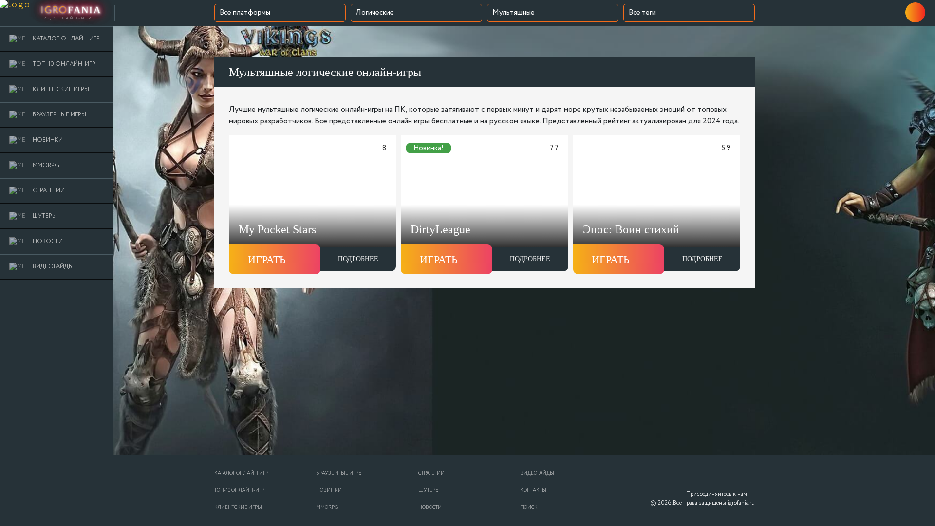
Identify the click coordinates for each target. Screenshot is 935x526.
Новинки (329, 490)
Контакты (533, 490)
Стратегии (431, 473)
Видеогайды (537, 473)
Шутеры (429, 490)
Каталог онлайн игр (241, 473)
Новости (430, 507)
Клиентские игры (238, 507)
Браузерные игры (339, 473)
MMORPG (327, 507)
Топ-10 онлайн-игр (239, 490)
